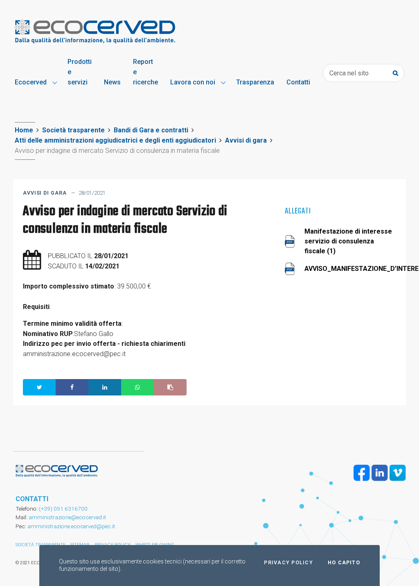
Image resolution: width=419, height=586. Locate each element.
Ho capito (344, 562)
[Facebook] (362, 473)
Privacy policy (288, 562)
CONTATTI (32, 499)
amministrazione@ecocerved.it (67, 517)
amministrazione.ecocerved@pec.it (71, 526)
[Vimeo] (398, 473)
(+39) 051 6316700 (63, 508)
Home (24, 130)
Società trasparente (73, 130)
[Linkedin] (380, 473)
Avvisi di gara (246, 140)
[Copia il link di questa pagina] (170, 387)
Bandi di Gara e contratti (151, 130)
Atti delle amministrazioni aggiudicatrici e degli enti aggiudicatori (115, 140)
